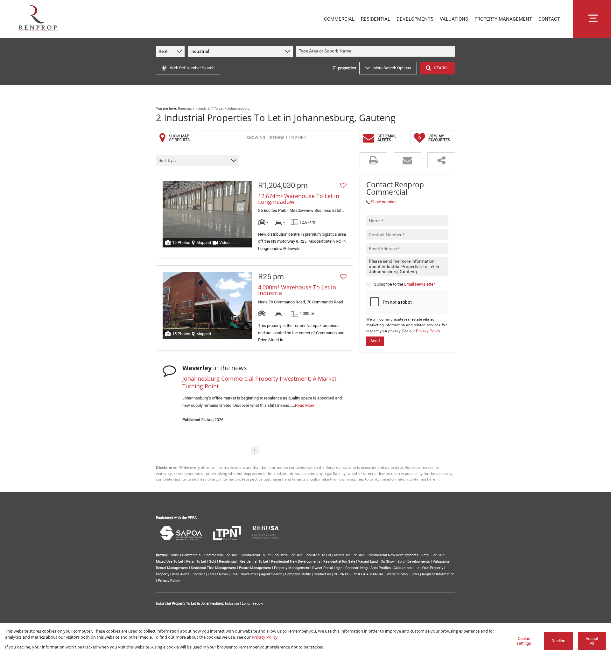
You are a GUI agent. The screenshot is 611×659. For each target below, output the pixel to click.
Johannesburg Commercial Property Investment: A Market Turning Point (259, 382)
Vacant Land (368, 561)
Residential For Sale (339, 561)
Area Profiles (380, 568)
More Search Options (392, 68)
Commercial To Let (256, 555)
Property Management (291, 568)
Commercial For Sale (221, 555)
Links (415, 574)
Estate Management (255, 568)
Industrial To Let (318, 555)
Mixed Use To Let (169, 561)
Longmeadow (252, 603)
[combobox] (376, 51)
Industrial (202, 109)
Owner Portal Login (327, 568)
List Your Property (429, 568)
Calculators (403, 568)
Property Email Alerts (173, 574)
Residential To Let (254, 561)
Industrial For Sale (288, 555)
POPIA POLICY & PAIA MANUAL (359, 574)
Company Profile (298, 574)
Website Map (397, 574)
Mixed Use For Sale (349, 555)
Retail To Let (196, 561)
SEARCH (441, 68)
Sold (212, 561)
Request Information (438, 574)
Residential (228, 561)
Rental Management (172, 568)
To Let (219, 109)
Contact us (322, 574)
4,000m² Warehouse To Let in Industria (297, 290)
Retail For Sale (433, 555)
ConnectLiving (356, 568)
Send (375, 340)
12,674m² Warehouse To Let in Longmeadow (298, 199)
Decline (558, 640)
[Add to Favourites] (343, 185)
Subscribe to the (404, 283)
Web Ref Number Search (192, 68)
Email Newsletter (419, 283)
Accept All (592, 641)
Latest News (218, 574)
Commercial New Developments (393, 555)
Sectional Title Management (213, 568)
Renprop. (185, 109)
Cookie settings (523, 641)
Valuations (441, 561)
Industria (232, 603)
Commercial (191, 555)
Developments (418, 561)
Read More (304, 405)
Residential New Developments (295, 561)
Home (174, 555)
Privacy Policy (428, 331)
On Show (388, 561)
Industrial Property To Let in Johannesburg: (190, 603)
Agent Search (271, 574)
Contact (199, 574)
